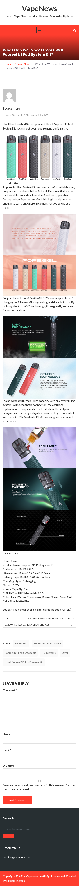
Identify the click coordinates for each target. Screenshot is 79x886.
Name (7, 734)
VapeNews (39, 8)
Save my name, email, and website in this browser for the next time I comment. (39, 787)
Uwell (65, 652)
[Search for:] (39, 829)
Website (8, 765)
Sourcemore (11, 108)
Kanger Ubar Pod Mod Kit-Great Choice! (51, 618)
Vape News (12, 114)
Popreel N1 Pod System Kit (20, 652)
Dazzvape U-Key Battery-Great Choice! (27, 624)
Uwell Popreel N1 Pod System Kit (24, 662)
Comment (10, 690)
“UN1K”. (66, 609)
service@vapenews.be (16, 857)
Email (7, 750)
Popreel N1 (21, 643)
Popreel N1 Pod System (47, 643)
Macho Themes (15, 880)
